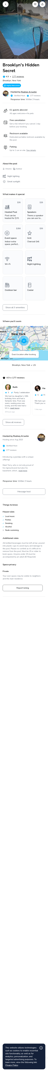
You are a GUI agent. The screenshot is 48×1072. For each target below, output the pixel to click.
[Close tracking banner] (41, 1047)
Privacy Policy (11, 1065)
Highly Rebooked (13, 85)
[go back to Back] (6, 4)
